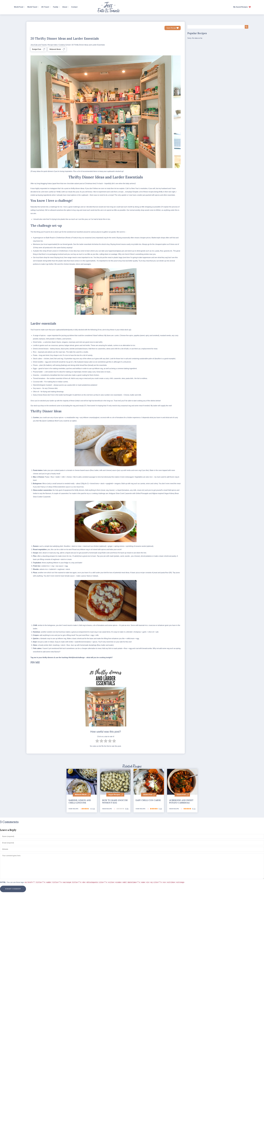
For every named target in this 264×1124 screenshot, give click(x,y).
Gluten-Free (147, 794)
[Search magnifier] (246, 27)
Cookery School (65, 45)
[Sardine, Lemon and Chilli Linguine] (82, 792)
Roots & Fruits (71, 238)
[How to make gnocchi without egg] (115, 777)
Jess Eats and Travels (39, 45)
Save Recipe (171, 28)
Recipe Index (53, 45)
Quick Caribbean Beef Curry (52, 421)
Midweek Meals (81, 794)
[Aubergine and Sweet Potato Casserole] (182, 792)
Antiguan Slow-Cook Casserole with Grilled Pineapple (128, 493)
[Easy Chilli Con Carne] (149, 792)
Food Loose (51, 251)
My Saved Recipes (240, 7)
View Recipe (73, 809)
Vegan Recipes (114, 794)
